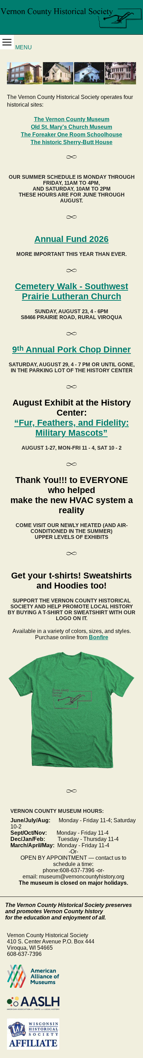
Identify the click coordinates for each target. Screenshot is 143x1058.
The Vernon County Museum (71, 119)
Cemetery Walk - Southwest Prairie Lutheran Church (71, 291)
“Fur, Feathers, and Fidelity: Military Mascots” (71, 428)
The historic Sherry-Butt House (71, 142)
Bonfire (98, 637)
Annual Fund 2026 (71, 239)
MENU (23, 47)
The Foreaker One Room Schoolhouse (71, 135)
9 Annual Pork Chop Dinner (71, 349)
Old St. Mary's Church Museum (71, 127)
